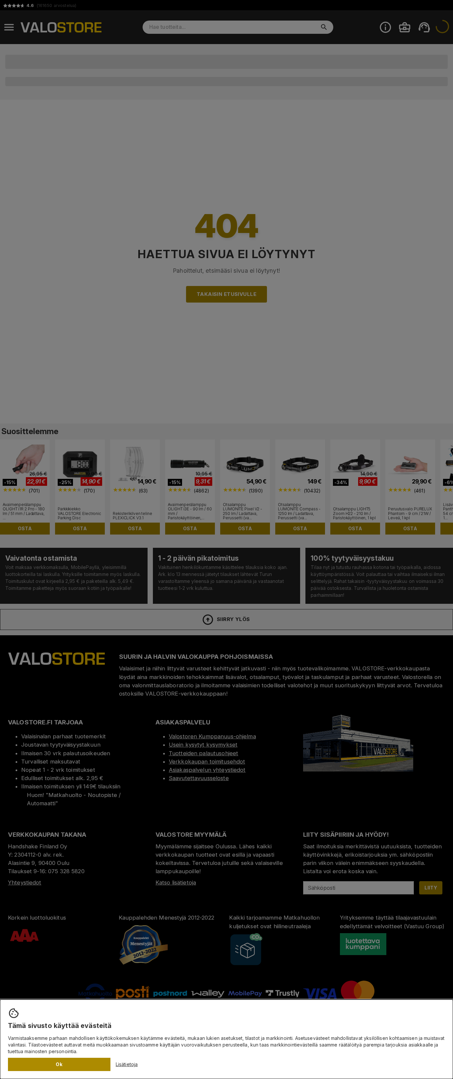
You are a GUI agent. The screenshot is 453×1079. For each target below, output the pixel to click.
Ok (59, 1064)
